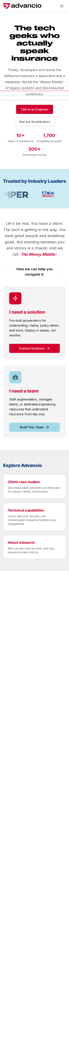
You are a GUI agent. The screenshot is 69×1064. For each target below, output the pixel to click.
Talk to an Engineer (34, 109)
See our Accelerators (34, 122)
